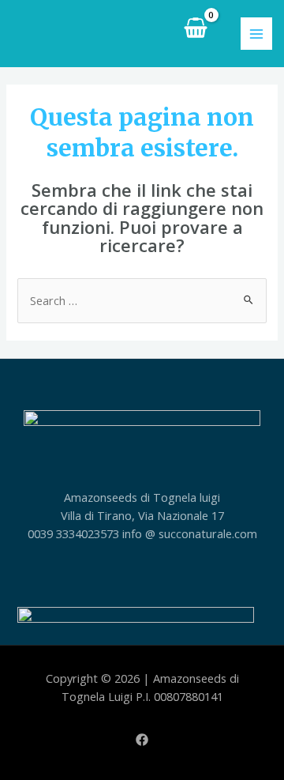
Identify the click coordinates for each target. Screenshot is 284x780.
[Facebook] (142, 739)
